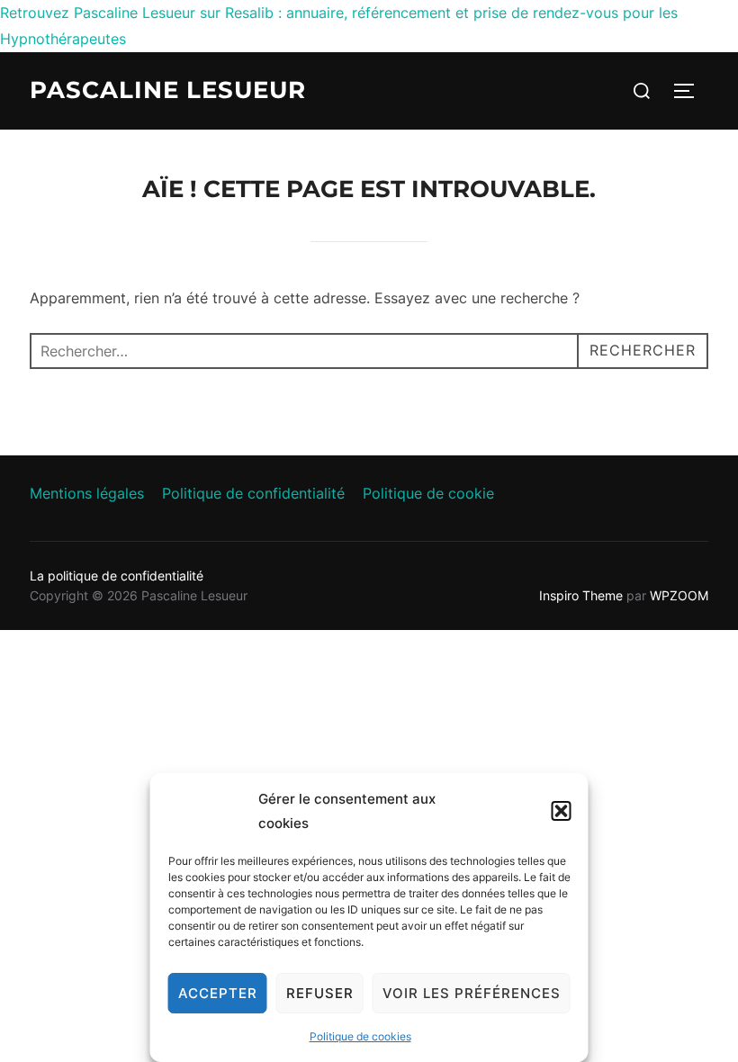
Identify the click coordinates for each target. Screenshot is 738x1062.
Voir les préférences (471, 993)
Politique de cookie (428, 493)
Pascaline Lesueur (168, 90)
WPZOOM (679, 595)
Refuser (320, 993)
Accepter (217, 993)
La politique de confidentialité (116, 575)
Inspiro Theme (581, 595)
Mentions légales (87, 493)
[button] (562, 811)
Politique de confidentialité (253, 493)
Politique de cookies (360, 1036)
